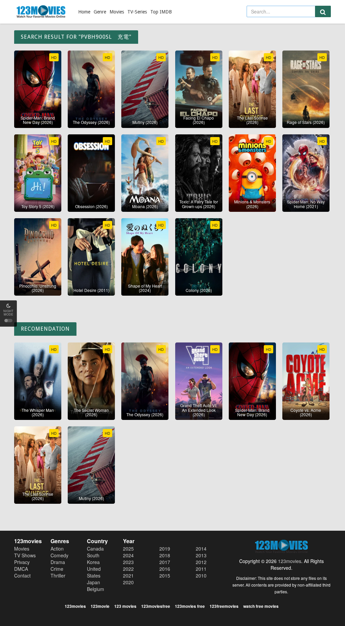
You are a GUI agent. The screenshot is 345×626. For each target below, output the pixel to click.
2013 (201, 555)
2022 (128, 568)
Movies (116, 11)
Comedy (59, 555)
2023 (128, 562)
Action (57, 548)
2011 (201, 568)
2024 (128, 555)
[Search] (323, 11)
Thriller (58, 575)
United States (94, 572)
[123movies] (41, 12)
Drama (58, 562)
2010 (201, 575)
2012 (201, 562)
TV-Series (137, 11)
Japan (93, 582)
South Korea (93, 558)
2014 (201, 548)
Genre (100, 11)
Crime (57, 568)
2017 (164, 562)
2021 (128, 575)
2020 (128, 582)
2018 (164, 555)
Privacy (22, 562)
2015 (164, 575)
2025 (128, 548)
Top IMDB (161, 11)
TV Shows (25, 555)
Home (84, 11)
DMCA (21, 568)
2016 (164, 568)
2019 (164, 548)
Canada (95, 548)
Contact (22, 575)
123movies (289, 561)
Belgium (95, 589)
